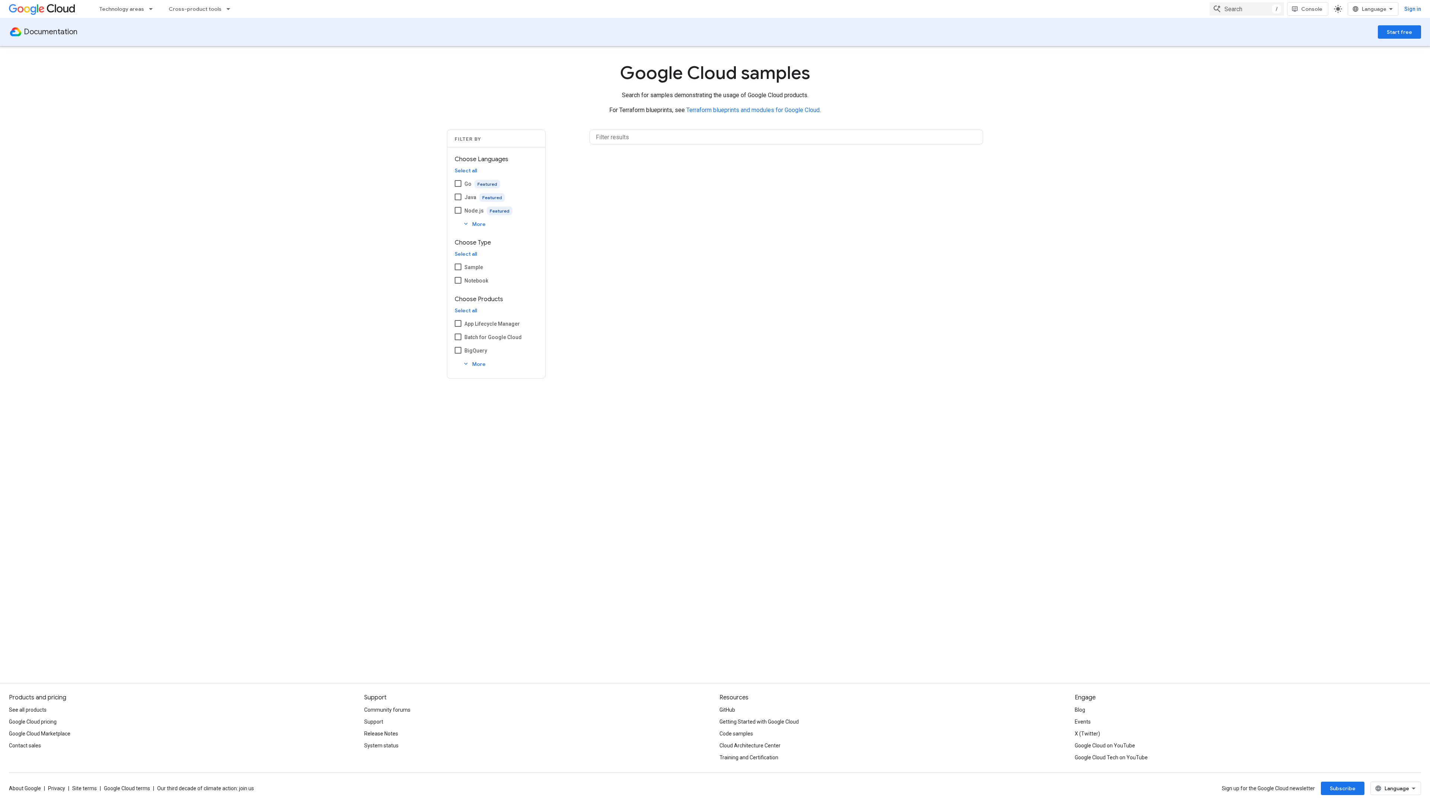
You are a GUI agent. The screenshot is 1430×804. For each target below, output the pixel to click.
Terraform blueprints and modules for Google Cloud (753, 110)
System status (381, 746)
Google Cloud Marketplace (39, 734)
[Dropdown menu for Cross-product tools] (230, 9)
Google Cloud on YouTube (1105, 746)
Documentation (50, 31)
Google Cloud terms (127, 788)
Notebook (476, 281)
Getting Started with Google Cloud (759, 722)
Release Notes (381, 734)
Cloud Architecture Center (750, 746)
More (474, 223)
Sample (473, 267)
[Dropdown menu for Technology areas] (153, 9)
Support (373, 722)
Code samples (736, 734)
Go (467, 184)
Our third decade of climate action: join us (205, 788)
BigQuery (475, 351)
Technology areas (121, 9)
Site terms (84, 788)
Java (470, 197)
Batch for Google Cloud (493, 337)
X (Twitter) (1087, 734)
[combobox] (1247, 9)
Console (1311, 9)
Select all (466, 170)
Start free (1399, 32)
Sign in (1412, 9)
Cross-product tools (195, 9)
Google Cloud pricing (33, 722)
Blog (1080, 710)
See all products (28, 710)
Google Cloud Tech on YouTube (1111, 757)
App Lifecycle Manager (492, 324)
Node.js (474, 211)
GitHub (727, 710)
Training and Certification (748, 757)
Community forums (387, 710)
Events (1083, 722)
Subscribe (1343, 788)
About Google (25, 788)
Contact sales (25, 746)
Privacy (56, 788)
